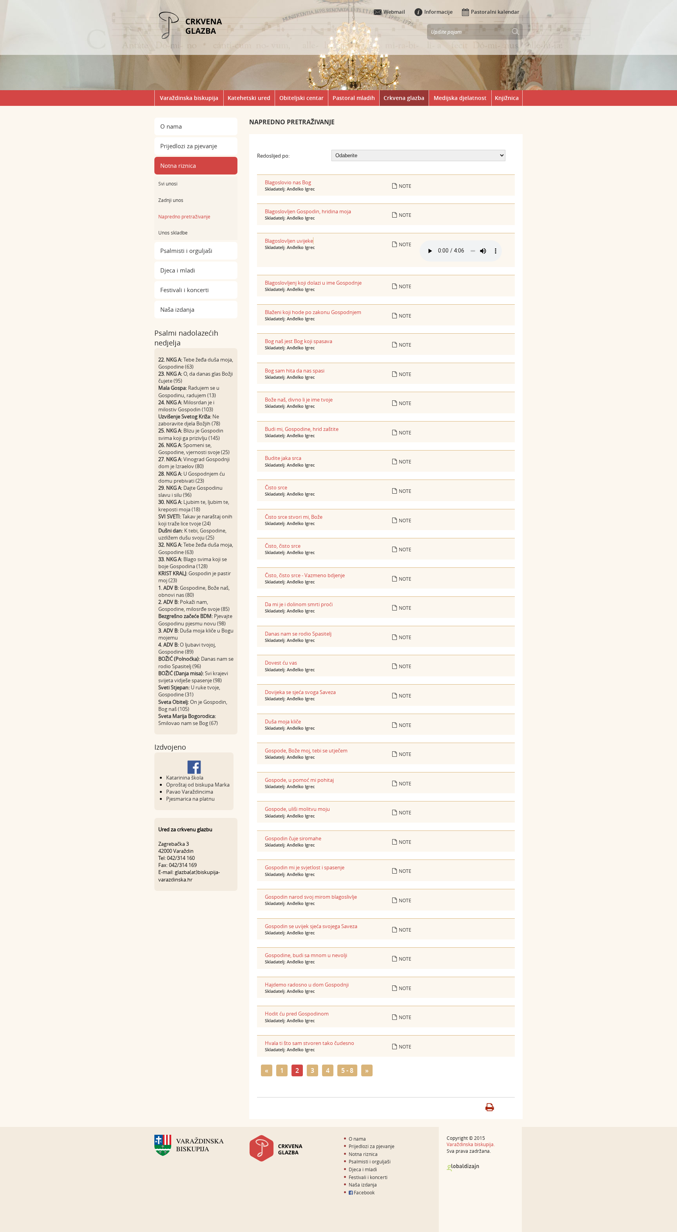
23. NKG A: (170, 373)
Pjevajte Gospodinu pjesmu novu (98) (195, 619)
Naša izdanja (177, 309)
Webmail (394, 11)
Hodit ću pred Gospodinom (297, 1013)
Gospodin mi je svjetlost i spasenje (304, 867)
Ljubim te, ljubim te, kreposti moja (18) (193, 505)
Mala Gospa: (172, 387)
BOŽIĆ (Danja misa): (181, 673)
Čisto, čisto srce (282, 545)
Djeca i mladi (177, 270)
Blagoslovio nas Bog (288, 182)
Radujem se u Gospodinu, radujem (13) (188, 391)
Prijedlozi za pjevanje (188, 146)
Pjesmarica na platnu (190, 798)
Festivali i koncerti (184, 290)
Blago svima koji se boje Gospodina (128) (192, 563)
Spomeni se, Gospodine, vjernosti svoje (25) (194, 449)
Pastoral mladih (354, 98)
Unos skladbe (173, 232)
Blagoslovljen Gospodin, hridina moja (308, 211)
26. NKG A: (170, 445)
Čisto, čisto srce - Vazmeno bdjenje (305, 575)
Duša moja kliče (283, 721)
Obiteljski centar (301, 98)
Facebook (364, 1192)
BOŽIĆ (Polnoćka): (179, 658)
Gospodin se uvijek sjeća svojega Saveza (311, 926)
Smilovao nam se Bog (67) (188, 723)
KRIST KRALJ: (172, 573)
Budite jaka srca (283, 458)
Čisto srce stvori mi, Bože (293, 516)
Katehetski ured (249, 98)
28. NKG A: (170, 473)
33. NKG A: (170, 559)
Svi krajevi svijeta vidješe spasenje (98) (193, 677)
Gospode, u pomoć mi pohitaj (299, 779)
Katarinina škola (184, 777)
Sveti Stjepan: (174, 687)
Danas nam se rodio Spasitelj (298, 633)
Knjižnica (507, 98)
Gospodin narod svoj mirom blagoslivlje (311, 896)
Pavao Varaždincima (189, 791)
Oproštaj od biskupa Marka (198, 784)
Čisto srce (276, 487)
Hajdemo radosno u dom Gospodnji (307, 984)
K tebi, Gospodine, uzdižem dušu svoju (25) (192, 534)
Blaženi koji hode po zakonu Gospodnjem (313, 312)
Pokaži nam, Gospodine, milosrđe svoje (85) (194, 605)
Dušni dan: (170, 530)
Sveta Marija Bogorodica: (187, 716)
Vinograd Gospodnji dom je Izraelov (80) (194, 463)
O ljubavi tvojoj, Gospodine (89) (187, 648)
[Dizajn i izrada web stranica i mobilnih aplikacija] (463, 1168)
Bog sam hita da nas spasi (294, 370)
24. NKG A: (170, 402)
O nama (171, 126)
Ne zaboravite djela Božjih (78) (189, 420)
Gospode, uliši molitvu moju (297, 808)
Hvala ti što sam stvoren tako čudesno (309, 1043)
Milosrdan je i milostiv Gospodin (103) (186, 406)
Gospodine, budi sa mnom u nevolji (306, 955)
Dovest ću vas (281, 662)
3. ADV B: (168, 630)
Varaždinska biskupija (189, 98)
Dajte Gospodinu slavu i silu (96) (190, 491)
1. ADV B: (168, 587)
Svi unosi (167, 183)
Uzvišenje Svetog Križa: (184, 416)
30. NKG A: (170, 501)
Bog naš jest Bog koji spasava (298, 341)
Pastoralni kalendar (495, 11)
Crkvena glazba (404, 98)
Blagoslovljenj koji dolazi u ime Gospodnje (313, 282)
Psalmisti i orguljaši (186, 250)
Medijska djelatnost (460, 98)
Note (405, 186)
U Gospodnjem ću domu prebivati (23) (191, 477)
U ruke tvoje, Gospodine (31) (189, 691)
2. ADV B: (168, 601)
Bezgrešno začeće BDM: (185, 616)
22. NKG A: (170, 359)
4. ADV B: (168, 644)
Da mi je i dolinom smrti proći (299, 604)
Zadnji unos (170, 200)
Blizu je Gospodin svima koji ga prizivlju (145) (190, 434)
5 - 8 (347, 1070)
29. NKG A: (170, 487)
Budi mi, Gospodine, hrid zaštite (301, 428)
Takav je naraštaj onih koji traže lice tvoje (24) (195, 520)
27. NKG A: (170, 459)
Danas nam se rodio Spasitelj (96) (196, 662)
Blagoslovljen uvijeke (289, 240)
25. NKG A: (170, 430)
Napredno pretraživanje (184, 216)
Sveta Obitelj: (173, 701)
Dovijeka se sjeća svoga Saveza (300, 692)
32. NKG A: (170, 544)
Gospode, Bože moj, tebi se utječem (306, 750)
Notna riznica (178, 165)
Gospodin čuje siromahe (293, 838)
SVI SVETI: (169, 516)
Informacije (438, 11)
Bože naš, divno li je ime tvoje (299, 399)
